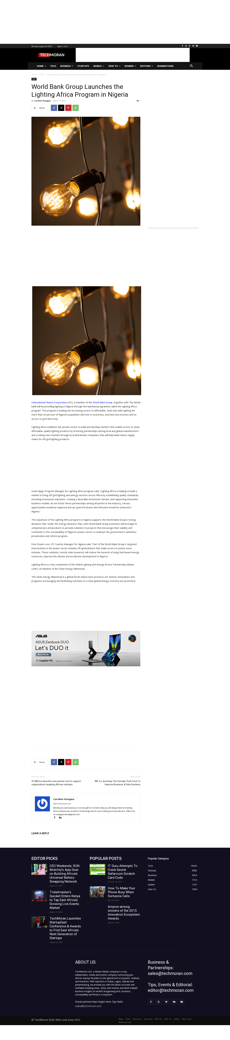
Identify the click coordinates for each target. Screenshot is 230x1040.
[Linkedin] (61, 817)
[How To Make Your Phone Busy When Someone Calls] (97, 891)
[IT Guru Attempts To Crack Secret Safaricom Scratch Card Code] (97, 869)
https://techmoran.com (62, 803)
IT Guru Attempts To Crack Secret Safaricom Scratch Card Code (122, 871)
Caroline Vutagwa (42, 101)
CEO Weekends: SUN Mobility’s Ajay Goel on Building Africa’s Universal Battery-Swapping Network (64, 873)
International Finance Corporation (49, 402)
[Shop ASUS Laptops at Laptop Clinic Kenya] (85, 648)
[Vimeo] (193, 46)
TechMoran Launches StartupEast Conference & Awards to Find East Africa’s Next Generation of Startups (65, 928)
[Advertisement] (94, 22)
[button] (191, 66)
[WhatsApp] (75, 108)
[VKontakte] (174, 1002)
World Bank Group (102, 402)
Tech (34, 79)
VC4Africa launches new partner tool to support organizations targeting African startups (56, 783)
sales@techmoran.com (88, 1006)
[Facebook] (182, 46)
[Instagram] (186, 46)
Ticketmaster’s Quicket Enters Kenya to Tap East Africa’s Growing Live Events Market (65, 900)
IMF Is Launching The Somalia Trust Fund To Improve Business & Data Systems (117, 783)
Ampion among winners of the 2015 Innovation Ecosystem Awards (124, 912)
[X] (190, 46)
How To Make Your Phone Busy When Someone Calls (121, 892)
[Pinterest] (68, 108)
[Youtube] (197, 46)
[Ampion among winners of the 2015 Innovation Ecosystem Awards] (97, 910)
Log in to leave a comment (45, 838)
